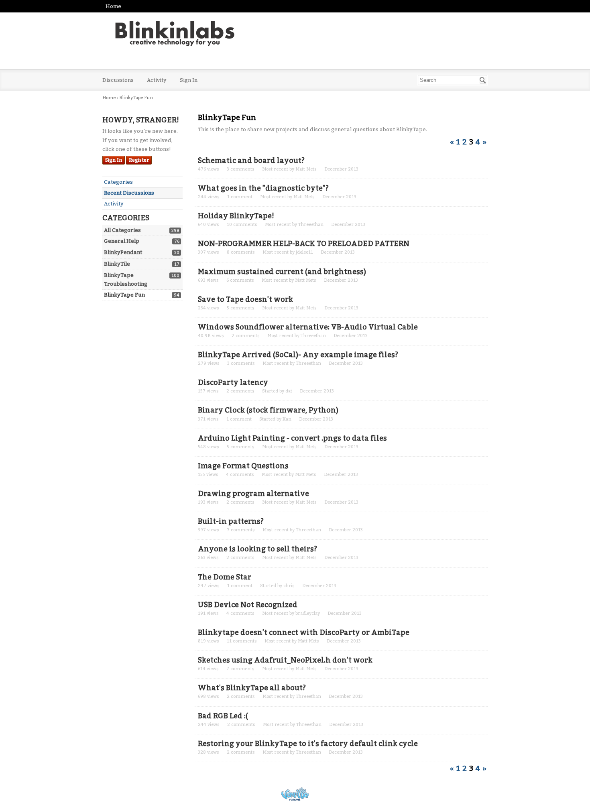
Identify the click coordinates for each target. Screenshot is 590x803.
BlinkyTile (117, 264)
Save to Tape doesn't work (245, 299)
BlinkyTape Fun (124, 295)
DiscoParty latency (233, 382)
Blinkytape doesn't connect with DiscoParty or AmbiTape (303, 632)
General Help (121, 241)
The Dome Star (224, 577)
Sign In (188, 80)
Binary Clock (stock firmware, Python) (268, 410)
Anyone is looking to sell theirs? (257, 549)
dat (288, 391)
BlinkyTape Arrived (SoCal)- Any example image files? (298, 354)
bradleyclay (307, 613)
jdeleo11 (304, 252)
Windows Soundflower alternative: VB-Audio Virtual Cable (308, 327)
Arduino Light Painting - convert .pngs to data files (292, 438)
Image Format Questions (243, 465)
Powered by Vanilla (295, 794)
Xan (287, 419)
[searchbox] (452, 80)
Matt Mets (306, 169)
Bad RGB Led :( (223, 716)
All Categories (122, 230)
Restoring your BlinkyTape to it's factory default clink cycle (308, 743)
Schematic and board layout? (251, 160)
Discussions (118, 80)
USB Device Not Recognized (247, 604)
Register (139, 160)
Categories (118, 182)
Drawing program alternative (253, 493)
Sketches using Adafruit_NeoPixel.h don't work (285, 660)
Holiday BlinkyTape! (236, 215)
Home (113, 6)
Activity (157, 80)
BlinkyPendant (123, 252)
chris (289, 585)
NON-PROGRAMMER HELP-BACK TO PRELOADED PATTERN (303, 243)
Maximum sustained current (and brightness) (282, 271)
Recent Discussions (129, 193)
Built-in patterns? (231, 521)
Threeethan (310, 224)
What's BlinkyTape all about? (252, 687)
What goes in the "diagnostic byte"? (263, 188)
